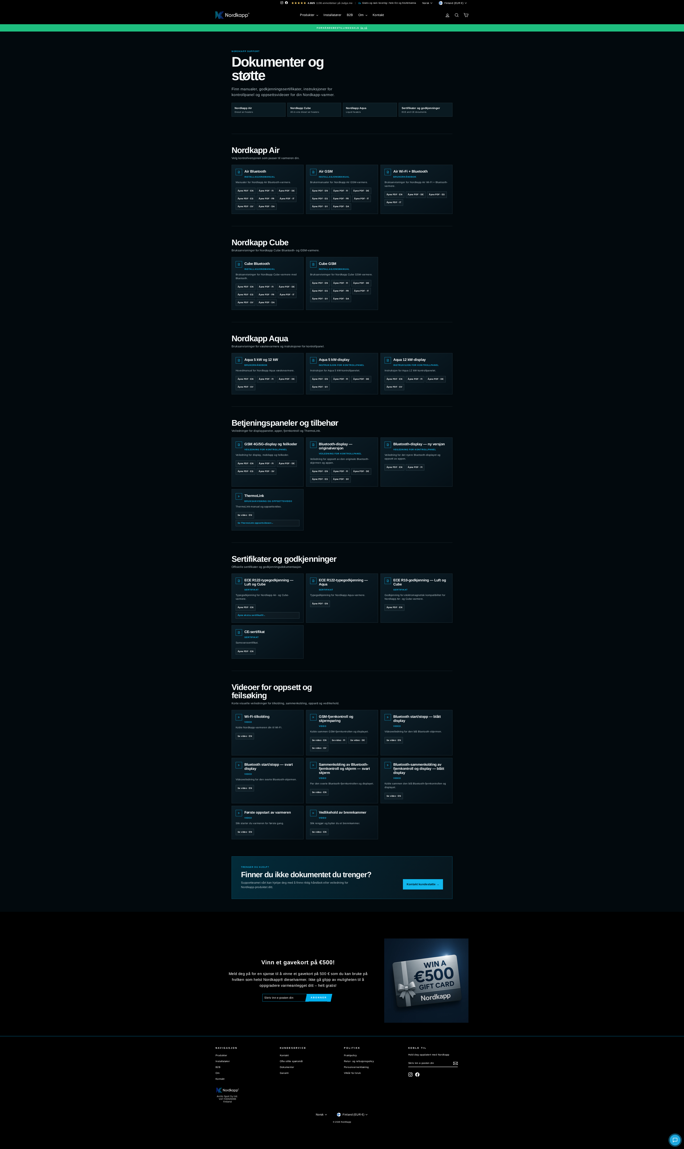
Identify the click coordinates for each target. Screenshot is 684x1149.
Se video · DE (357, 740)
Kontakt (378, 15)
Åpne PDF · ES (245, 198)
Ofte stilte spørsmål (291, 1061)
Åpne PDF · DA (267, 206)
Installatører (332, 15)
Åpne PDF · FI (266, 191)
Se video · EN (245, 515)
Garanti (284, 1073)
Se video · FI (338, 740)
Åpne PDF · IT (287, 198)
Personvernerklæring (356, 1067)
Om (361, 15)
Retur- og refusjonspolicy (359, 1061)
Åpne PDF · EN (245, 191)
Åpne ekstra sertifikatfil (251, 615)
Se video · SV (319, 748)
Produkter (307, 15)
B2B (350, 15)
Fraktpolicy (350, 1055)
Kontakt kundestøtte (423, 884)
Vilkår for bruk (352, 1073)
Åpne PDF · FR (266, 198)
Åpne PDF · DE (287, 191)
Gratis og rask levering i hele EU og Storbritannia (389, 3)
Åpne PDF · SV (245, 206)
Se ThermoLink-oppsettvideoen (256, 523)
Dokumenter (287, 1067)
